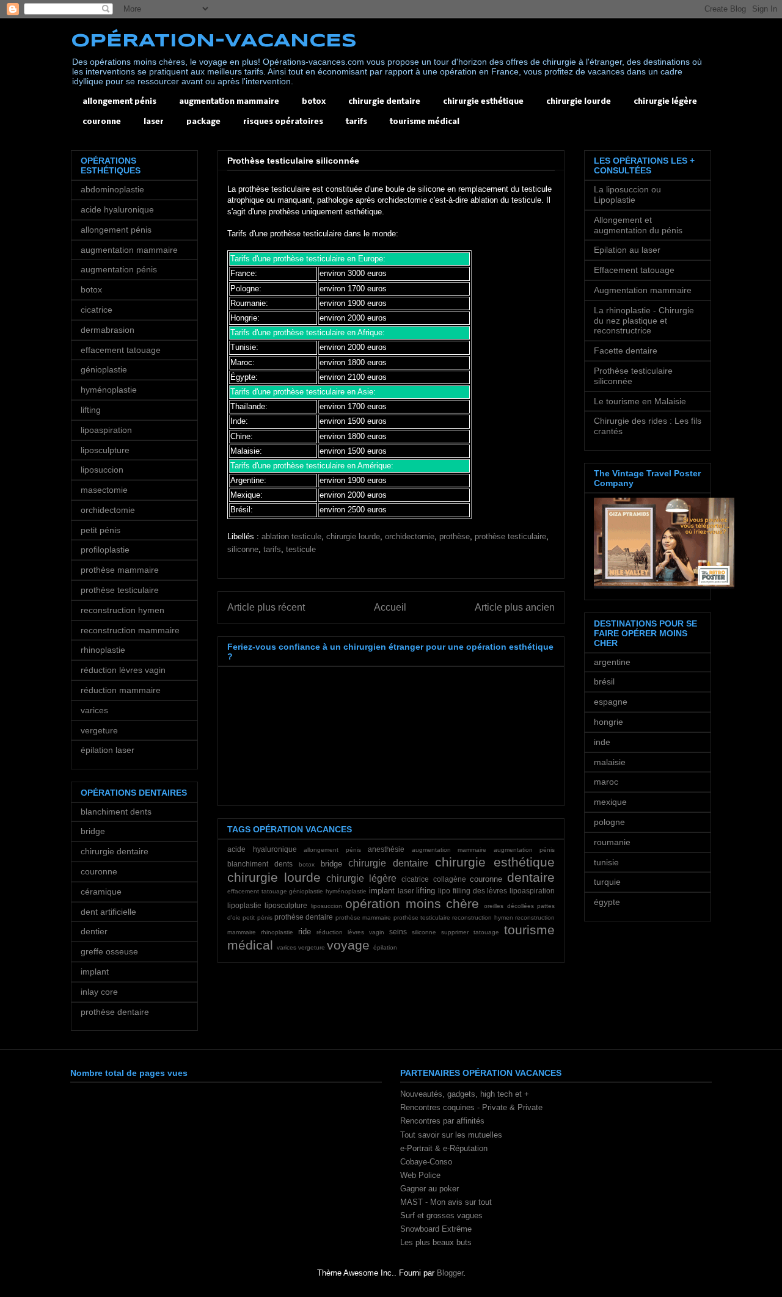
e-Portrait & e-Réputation (444, 1148)
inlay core (99, 992)
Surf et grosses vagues (441, 1215)
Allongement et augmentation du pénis (638, 225)
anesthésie (386, 849)
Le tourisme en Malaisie (640, 401)
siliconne (242, 549)
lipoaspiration (532, 891)
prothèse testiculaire (510, 536)
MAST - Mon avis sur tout (446, 1202)
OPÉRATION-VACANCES (214, 41)
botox (314, 102)
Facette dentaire (625, 350)
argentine (612, 662)
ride (304, 931)
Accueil (390, 607)
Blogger (450, 1272)
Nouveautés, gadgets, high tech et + (464, 1094)
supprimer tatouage (470, 932)
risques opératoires (283, 122)
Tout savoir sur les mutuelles (451, 1134)
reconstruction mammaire (130, 630)
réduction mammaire (121, 690)
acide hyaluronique (262, 849)
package (203, 122)
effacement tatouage (257, 891)
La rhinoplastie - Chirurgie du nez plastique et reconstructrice (644, 320)
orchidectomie (409, 536)
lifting (425, 890)
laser (154, 122)
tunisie (606, 862)
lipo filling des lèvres (472, 891)
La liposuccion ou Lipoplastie (627, 194)
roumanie (612, 842)
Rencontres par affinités (442, 1120)
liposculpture (286, 905)
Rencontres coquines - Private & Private (471, 1107)
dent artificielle (108, 912)
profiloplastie (105, 549)
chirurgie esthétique (483, 102)
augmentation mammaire (229, 102)
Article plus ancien (515, 607)
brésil (604, 681)
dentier (94, 931)
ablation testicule (291, 536)
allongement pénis (119, 102)
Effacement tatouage (634, 270)
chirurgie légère (665, 102)
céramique (101, 891)
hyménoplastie (346, 891)
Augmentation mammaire (643, 290)
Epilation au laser (627, 250)
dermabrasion (107, 330)
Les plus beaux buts (436, 1242)
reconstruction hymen (482, 917)
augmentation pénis (524, 849)
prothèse (454, 536)
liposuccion (326, 906)
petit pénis (257, 917)
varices (286, 947)
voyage (348, 945)
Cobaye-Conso (426, 1161)
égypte (607, 902)
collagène (449, 879)
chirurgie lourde (578, 102)
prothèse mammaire (363, 917)
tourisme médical (424, 122)
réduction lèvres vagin (350, 932)
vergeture (311, 947)
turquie (607, 882)
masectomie (104, 490)
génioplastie (306, 891)
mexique (610, 802)
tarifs (356, 122)
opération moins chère (412, 903)
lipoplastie (244, 905)
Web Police (420, 1175)
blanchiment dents (260, 864)
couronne (101, 122)
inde (602, 742)
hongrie (608, 722)
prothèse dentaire (303, 917)
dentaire (531, 877)
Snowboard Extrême (436, 1228)
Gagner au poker (429, 1188)
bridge (331, 863)
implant (382, 890)
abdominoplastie (112, 189)
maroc (606, 782)
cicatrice (415, 879)
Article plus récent (266, 607)
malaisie (610, 762)
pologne (609, 822)
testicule (301, 549)
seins (398, 932)
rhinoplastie (277, 932)
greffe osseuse (109, 951)
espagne (610, 702)
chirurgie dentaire (384, 102)
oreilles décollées (508, 906)
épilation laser (107, 750)
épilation (385, 947)
